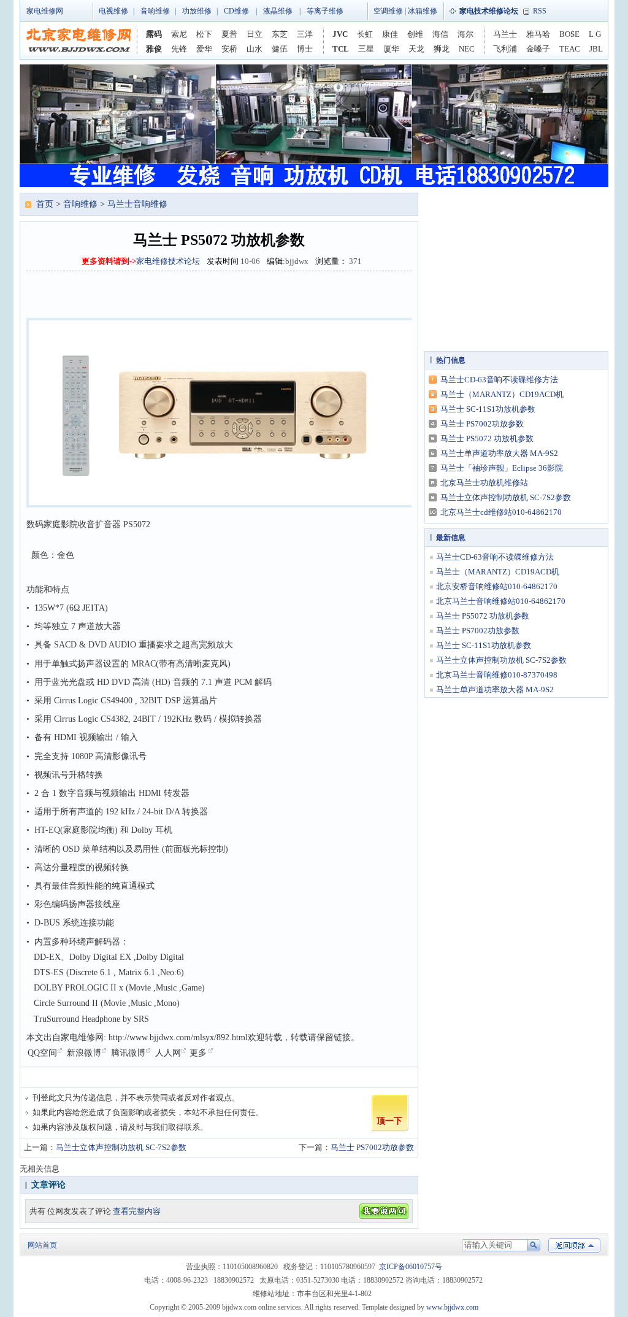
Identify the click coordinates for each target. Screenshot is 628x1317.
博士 (305, 48)
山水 (254, 48)
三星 (366, 48)
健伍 (280, 48)
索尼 (179, 34)
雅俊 (154, 48)
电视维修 (113, 11)
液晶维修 (278, 11)
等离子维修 (325, 11)
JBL (596, 48)
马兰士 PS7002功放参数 (372, 1147)
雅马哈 (538, 34)
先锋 (179, 48)
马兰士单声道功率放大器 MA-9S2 (499, 453)
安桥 (229, 48)
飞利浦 (505, 48)
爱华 (204, 48)
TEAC (569, 48)
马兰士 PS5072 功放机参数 (487, 438)
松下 (204, 34)
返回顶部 (574, 1245)
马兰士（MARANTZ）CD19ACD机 (502, 394)
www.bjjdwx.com (452, 1307)
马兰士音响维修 (137, 204)
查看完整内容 (137, 1211)
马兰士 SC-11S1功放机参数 (487, 409)
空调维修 (388, 11)
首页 (44, 204)
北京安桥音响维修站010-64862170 (496, 586)
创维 (415, 34)
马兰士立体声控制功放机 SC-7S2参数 (121, 1147)
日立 (254, 34)
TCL (340, 48)
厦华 (391, 48)
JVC (340, 34)
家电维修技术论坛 (168, 261)
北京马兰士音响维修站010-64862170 (500, 601)
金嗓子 (538, 48)
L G (595, 34)
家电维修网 (44, 11)
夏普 (229, 34)
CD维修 (236, 11)
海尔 (465, 34)
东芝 (280, 34)
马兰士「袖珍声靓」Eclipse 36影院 (501, 468)
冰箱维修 (422, 11)
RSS (539, 11)
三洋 (305, 34)
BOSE (569, 34)
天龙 (416, 48)
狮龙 (442, 48)
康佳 (390, 34)
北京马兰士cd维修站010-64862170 (501, 512)
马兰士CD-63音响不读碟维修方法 (499, 379)
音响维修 (155, 11)
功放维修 (197, 11)
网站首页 (42, 1245)
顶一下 (389, 1121)
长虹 (365, 34)
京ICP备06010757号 (410, 1266)
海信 (440, 34)
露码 (154, 34)
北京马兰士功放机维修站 (484, 482)
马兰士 (505, 34)
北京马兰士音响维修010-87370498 (496, 674)
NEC (467, 48)
